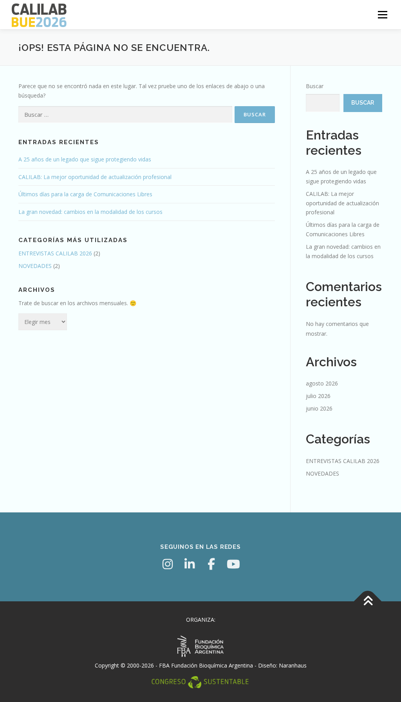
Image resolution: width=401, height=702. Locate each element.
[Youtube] (233, 564)
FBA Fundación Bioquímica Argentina (206, 665)
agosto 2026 (322, 383)
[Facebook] (211, 564)
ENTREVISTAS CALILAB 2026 (55, 253)
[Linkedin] (189, 564)
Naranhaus (293, 665)
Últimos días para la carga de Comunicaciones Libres (85, 194)
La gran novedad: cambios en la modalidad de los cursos (90, 211)
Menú (382, 14)
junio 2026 (319, 408)
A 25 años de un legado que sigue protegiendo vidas (84, 159)
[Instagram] (167, 564)
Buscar (314, 86)
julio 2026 (318, 396)
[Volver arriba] (368, 601)
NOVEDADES (35, 266)
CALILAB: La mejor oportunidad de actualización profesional (95, 177)
